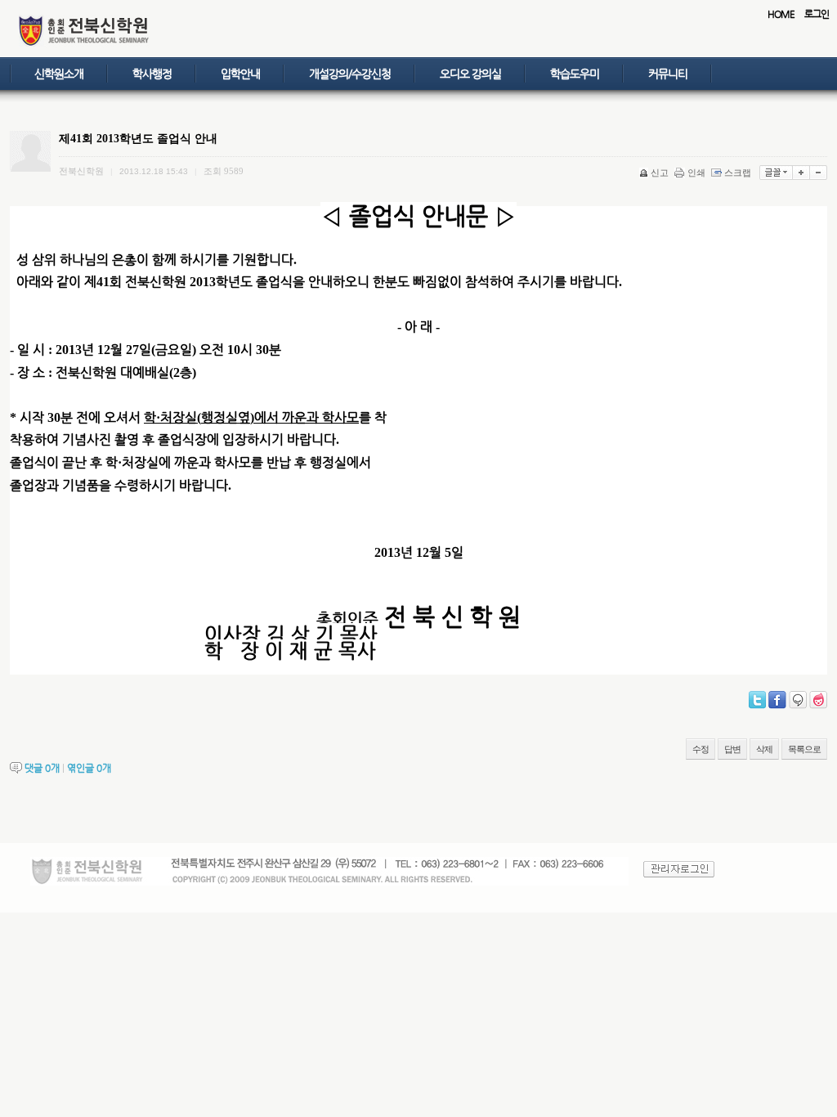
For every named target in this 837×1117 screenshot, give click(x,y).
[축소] (818, 172)
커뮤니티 (667, 73)
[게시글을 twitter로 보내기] (757, 700)
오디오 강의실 (470, 73)
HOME (781, 14)
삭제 (764, 749)
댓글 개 (42, 768)
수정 (700, 749)
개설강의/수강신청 (350, 73)
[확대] (801, 172)
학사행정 (152, 73)
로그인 (816, 14)
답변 (732, 749)
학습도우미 (574, 73)
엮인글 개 (89, 768)
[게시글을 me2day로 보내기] (798, 700)
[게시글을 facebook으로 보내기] (777, 700)
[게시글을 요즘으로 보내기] (818, 700)
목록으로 (804, 749)
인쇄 (696, 172)
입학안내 (240, 73)
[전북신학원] (84, 44)
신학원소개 (58, 73)
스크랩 (737, 172)
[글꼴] (776, 172)
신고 (660, 172)
